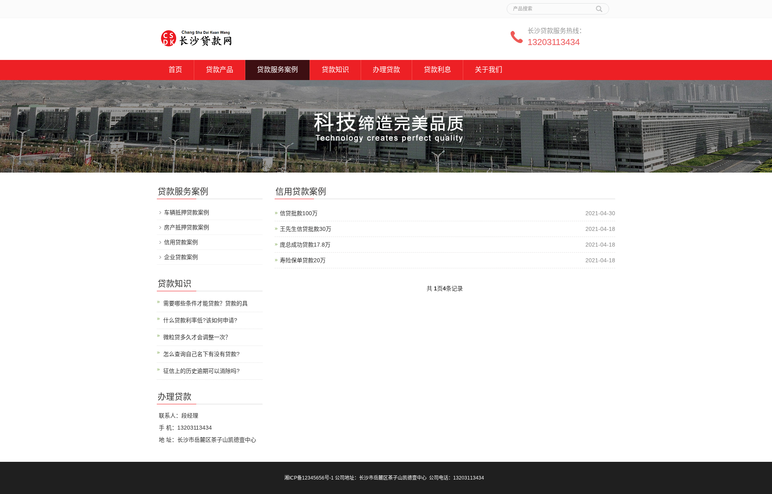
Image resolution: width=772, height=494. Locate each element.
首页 (175, 70)
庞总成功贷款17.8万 (305, 244)
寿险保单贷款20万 (303, 260)
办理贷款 (386, 70)
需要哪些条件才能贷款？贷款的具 (205, 303)
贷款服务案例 (277, 70)
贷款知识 (335, 70)
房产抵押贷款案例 (186, 227)
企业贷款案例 (181, 257)
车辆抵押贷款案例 (186, 212)
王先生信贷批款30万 (305, 229)
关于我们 (488, 70)
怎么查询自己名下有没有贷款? (201, 354)
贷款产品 (219, 70)
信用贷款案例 (181, 242)
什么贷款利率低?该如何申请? (200, 320)
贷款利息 (437, 70)
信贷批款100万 (299, 213)
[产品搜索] (599, 6)
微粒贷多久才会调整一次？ (197, 337)
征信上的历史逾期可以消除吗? (201, 371)
